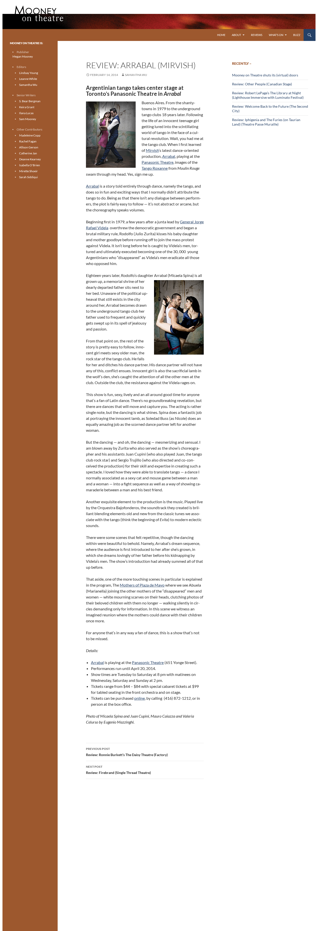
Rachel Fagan (28, 141)
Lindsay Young (28, 73)
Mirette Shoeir (28, 171)
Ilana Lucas (26, 113)
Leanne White (28, 79)
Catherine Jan (28, 153)
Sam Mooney (27, 119)
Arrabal (168, 156)
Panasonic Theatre (157, 162)
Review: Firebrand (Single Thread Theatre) (118, 770)
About (236, 34)
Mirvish (152, 150)
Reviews (256, 34)
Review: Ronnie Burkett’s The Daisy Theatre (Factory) (127, 752)
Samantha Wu (136, 75)
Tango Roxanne (155, 168)
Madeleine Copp (29, 135)
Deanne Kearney (30, 159)
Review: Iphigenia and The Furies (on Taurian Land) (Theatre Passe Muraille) (266, 122)
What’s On (276, 34)
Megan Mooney (22, 56)
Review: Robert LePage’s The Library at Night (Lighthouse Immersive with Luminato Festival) (268, 95)
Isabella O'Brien (29, 165)
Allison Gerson (28, 147)
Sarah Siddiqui (28, 177)
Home (221, 34)
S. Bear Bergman (29, 101)
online (139, 698)
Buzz (296, 34)
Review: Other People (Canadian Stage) (262, 84)
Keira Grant (26, 107)
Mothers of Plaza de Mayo (142, 585)
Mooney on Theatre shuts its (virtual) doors (265, 75)
